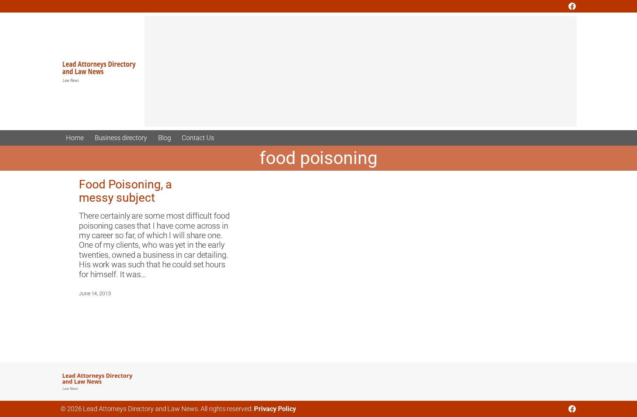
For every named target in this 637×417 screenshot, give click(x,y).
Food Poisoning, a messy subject (125, 191)
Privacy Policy (275, 409)
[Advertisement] (361, 74)
